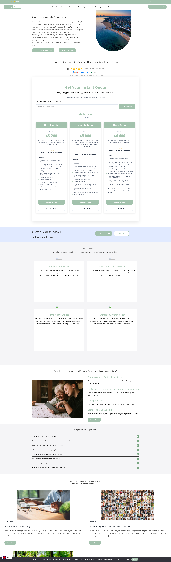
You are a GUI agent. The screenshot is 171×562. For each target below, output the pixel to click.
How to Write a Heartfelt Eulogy (17, 526)
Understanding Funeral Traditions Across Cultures (109, 526)
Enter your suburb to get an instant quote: (50, 101)
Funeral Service (93, 521)
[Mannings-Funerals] (12, 7)
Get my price (127, 106)
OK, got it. (134, 559)
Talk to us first (52, 208)
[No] (169, 559)
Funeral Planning (8, 521)
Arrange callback (51, 202)
